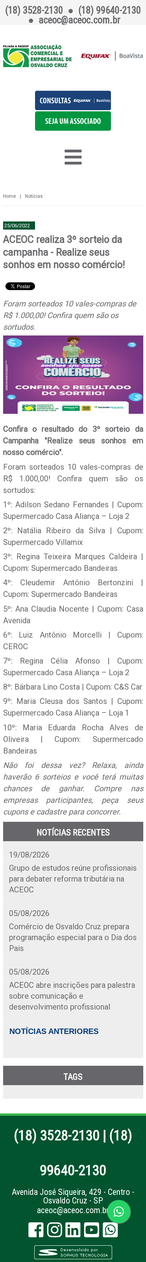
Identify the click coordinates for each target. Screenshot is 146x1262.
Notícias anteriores (54, 1031)
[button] (73, 128)
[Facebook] (36, 1233)
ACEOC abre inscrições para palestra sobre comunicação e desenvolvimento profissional (72, 995)
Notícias (34, 196)
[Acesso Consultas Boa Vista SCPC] (73, 107)
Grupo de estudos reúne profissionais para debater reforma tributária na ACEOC (73, 878)
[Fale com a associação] (118, 1211)
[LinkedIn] (73, 1233)
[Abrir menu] (73, 157)
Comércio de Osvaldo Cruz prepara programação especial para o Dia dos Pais (73, 937)
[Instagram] (54, 1233)
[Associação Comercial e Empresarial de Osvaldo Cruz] (73, 55)
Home (9, 196)
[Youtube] (91, 1233)
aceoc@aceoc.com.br (73, 1210)
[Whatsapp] (110, 1233)
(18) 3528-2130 (57, 1135)
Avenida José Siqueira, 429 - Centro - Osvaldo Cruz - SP (73, 1196)
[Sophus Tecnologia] (73, 1258)
